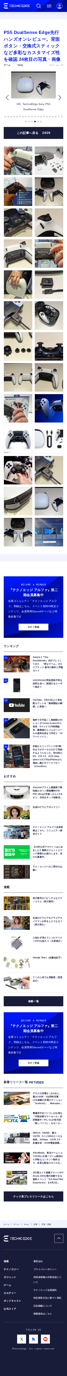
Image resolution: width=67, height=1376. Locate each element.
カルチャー (10, 1293)
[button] (7, 98)
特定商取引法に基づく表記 (47, 1298)
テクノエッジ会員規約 (45, 1290)
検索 (38, 5)
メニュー (49, 5)
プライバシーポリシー (45, 1269)
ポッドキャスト (12, 1301)
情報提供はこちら (43, 1313)
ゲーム (7, 1285)
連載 (6, 1261)
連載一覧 (33, 1001)
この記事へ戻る (33, 132)
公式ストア (10, 1309)
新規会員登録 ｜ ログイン (59, 5)
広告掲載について (43, 1306)
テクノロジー (11, 1269)
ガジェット (10, 1277)
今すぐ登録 (33, 627)
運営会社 (38, 1261)
